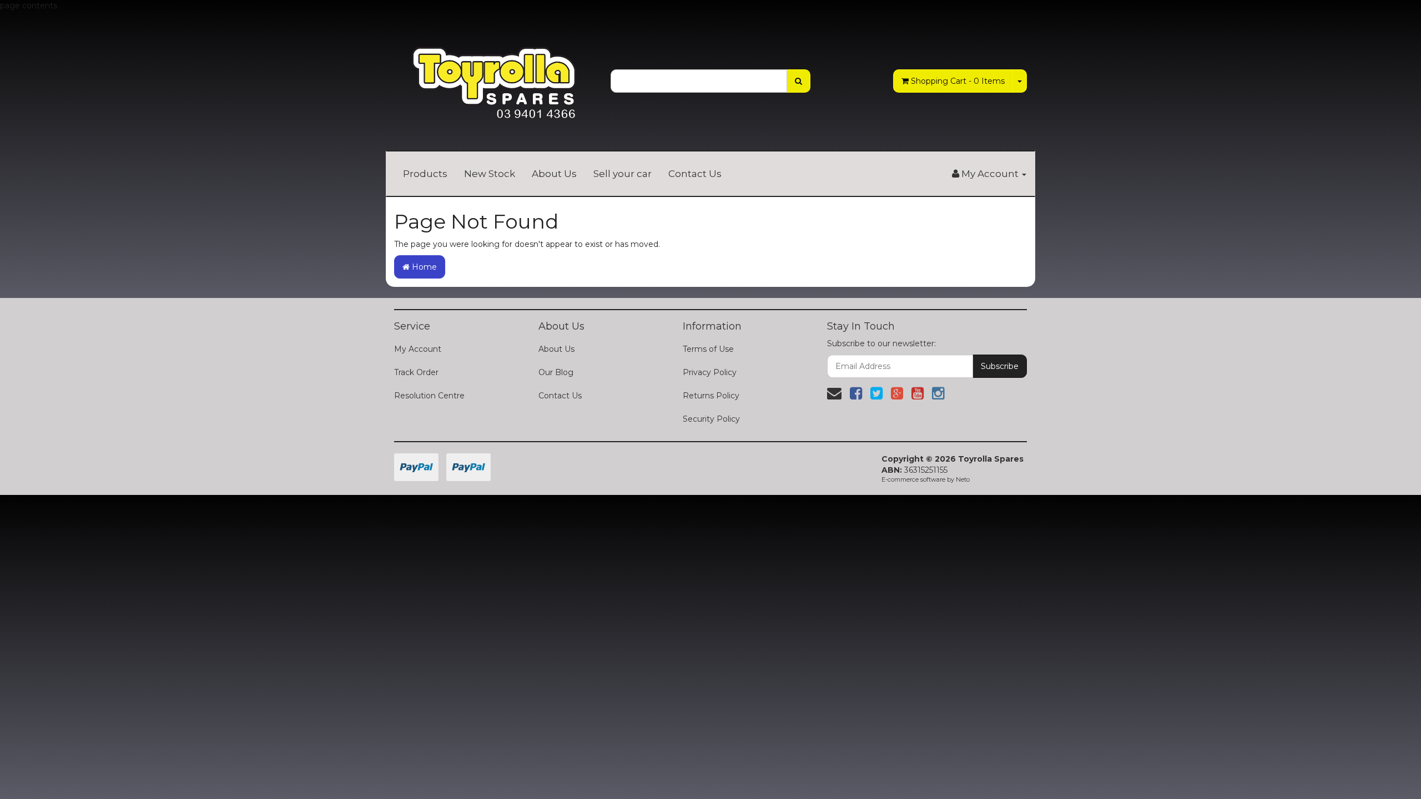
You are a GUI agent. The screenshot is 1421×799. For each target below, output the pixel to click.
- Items (958, 81)
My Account (417, 349)
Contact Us (695, 173)
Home (423, 267)
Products (425, 173)
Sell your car (622, 173)
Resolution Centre (429, 396)
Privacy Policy (710, 372)
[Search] (798, 81)
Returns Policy (711, 396)
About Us (554, 173)
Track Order (416, 372)
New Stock (489, 173)
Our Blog (555, 372)
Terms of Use (708, 349)
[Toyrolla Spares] (494, 74)
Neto (963, 479)
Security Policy (711, 419)
